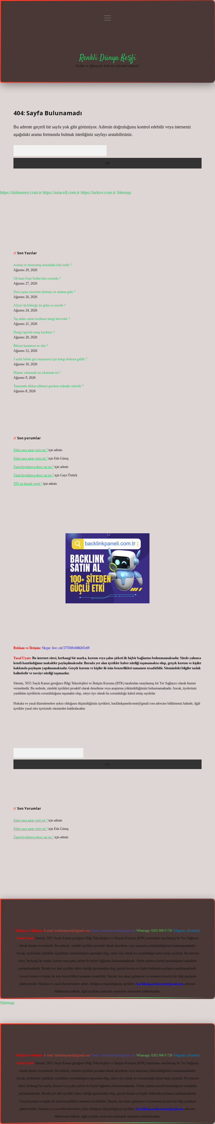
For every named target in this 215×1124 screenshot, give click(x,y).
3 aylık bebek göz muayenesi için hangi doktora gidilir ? (50, 359)
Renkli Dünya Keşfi (107, 58)
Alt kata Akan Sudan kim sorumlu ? (37, 278)
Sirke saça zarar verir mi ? (30, 450)
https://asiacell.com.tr (61, 192)
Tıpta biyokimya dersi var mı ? (33, 467)
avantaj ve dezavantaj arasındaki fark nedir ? (42, 265)
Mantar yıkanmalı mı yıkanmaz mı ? (37, 373)
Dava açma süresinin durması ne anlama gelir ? (44, 292)
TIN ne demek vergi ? (27, 484)
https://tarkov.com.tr (98, 192)
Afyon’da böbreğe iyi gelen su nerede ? (39, 305)
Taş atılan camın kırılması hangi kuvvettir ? (41, 319)
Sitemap (124, 192)
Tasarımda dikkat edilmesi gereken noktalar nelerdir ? (48, 386)
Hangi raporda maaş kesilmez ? (34, 332)
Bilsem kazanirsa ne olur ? (30, 346)
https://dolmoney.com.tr (20, 192)
